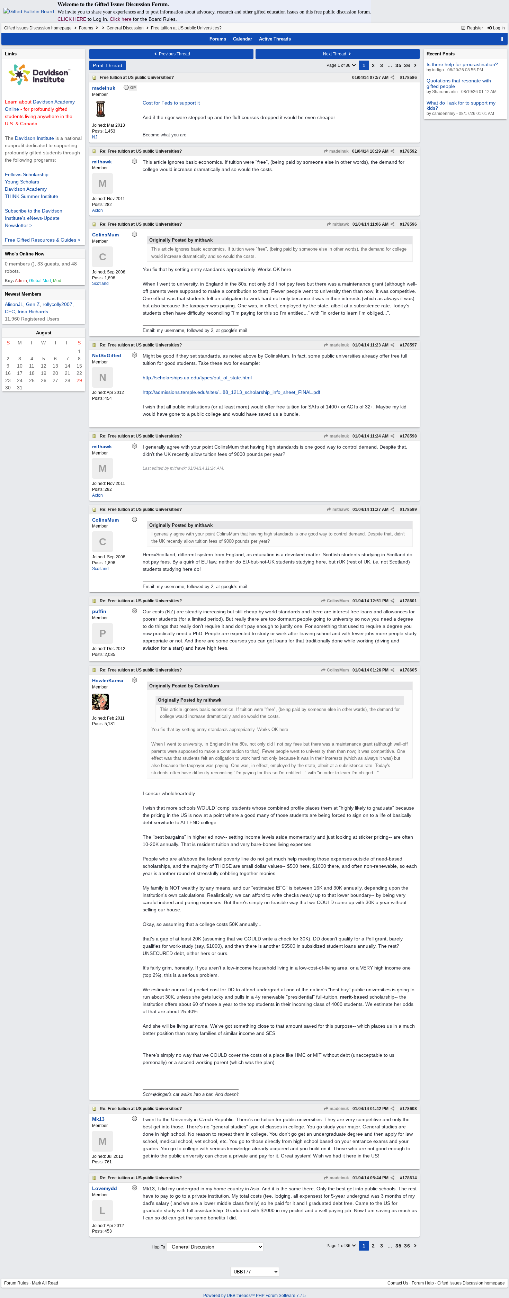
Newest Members (23, 294)
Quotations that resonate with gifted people (459, 83)
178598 (409, 436)
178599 (409, 509)
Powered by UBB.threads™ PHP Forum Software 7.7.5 (254, 1295)
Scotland (100, 283)
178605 (409, 670)
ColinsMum (337, 600)
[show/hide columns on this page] (502, 39)
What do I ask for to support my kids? (461, 105)
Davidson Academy (26, 189)
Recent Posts (441, 53)
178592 (409, 151)
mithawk (340, 224)
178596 (409, 224)
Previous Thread (174, 54)
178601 (409, 600)
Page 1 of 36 (339, 65)
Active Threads (275, 39)
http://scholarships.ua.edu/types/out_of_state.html (197, 377)
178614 (409, 1177)
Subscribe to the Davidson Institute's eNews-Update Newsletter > (33, 218)
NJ (94, 137)
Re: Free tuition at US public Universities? (141, 151)
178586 (409, 77)
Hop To (158, 1247)
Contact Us (397, 1283)
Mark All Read (45, 1283)
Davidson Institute (34, 138)
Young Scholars (22, 181)
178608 (409, 1108)
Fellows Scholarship (26, 174)
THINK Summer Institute (31, 196)
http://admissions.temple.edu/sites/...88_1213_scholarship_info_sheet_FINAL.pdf (231, 392)
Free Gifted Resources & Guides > (42, 240)
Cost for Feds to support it (171, 103)
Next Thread (335, 54)
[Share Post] (392, 77)
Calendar (242, 39)
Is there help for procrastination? (462, 64)
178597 (409, 345)
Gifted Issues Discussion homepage (38, 28)
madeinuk (338, 151)
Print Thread (107, 65)
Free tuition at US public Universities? (137, 77)
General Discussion (125, 28)
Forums (86, 28)
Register (474, 28)
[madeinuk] (100, 116)
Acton (97, 210)
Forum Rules (16, 1283)
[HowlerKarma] (100, 708)
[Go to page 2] (415, 65)
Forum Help (423, 1283)
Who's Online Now (24, 253)
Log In (498, 28)
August (43, 332)
